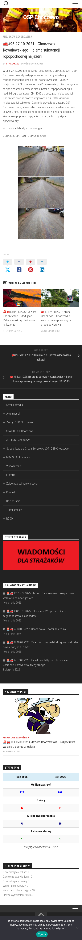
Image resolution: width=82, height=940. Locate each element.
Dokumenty (15, 510)
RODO (9, 518)
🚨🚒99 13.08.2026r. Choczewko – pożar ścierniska (36, 629)
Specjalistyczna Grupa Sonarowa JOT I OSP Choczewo (37, 448)
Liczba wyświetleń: (14, 895)
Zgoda (42, 934)
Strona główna (14, 405)
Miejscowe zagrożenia (17, 36)
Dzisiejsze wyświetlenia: (17, 876)
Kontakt (10, 492)
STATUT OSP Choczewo (20, 431)
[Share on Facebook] (19, 266)
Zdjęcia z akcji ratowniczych (22, 483)
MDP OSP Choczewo (18, 457)
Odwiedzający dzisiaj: (15, 881)
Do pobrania (13, 501)
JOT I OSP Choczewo (18, 440)
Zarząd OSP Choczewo (19, 422)
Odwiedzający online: (15, 872)
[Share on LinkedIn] (42, 266)
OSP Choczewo (41, 17)
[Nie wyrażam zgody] (77, 928)
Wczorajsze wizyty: (14, 886)
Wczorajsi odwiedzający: (17, 890)
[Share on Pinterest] (30, 266)
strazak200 (12, 63)
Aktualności (13, 413)
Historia (10, 475)
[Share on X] (7, 266)
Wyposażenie (14, 466)
